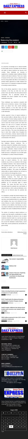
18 (7, 424)
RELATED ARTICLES (6, 255)
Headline (3, 294)
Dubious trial (12, 266)
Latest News (4, 321)
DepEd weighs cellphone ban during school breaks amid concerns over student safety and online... (13, 309)
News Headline (4, 302)
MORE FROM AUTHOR (18, 255)
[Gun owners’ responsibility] (5, 260)
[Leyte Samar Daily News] (14, 5)
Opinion (6, 21)
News (3, 312)
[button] (26, 13)
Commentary (7, 37)
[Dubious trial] (5, 267)
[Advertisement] (14, 17)
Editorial (3, 262)
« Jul (2, 431)
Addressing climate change (22, 233)
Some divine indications (7, 232)
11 (7, 421)
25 (7, 426)
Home (2, 21)
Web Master (4, 42)
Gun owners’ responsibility (16, 259)
